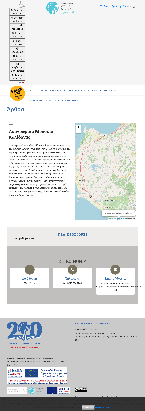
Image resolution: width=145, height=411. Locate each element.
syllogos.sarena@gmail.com (115, 283)
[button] (17, 4)
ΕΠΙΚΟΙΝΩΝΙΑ (69, 100)
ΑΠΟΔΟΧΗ (88, 407)
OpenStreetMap (121, 218)
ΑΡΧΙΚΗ (34, 90)
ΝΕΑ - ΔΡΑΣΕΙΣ (76, 90)
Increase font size (18, 19)
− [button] (78, 131)
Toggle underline (17, 77)
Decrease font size (18, 12)
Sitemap (126, 6)
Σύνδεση (104, 6)
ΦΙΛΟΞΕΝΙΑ (36, 100)
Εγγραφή (116, 6)
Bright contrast (18, 35)
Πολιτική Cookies (104, 407)
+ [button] (78, 127)
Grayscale (17, 51)
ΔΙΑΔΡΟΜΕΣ (52, 100)
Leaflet (110, 218)
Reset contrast (17, 58)
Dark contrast (17, 42)
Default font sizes (17, 27)
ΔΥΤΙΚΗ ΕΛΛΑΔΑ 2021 (53, 90)
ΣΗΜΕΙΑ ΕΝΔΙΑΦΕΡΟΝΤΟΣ (102, 90)
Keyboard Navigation (17, 69)
